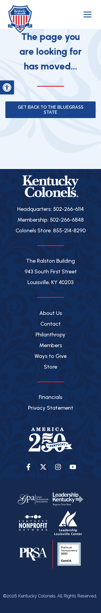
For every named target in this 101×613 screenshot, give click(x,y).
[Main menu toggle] (87, 14)
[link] (7, 87)
